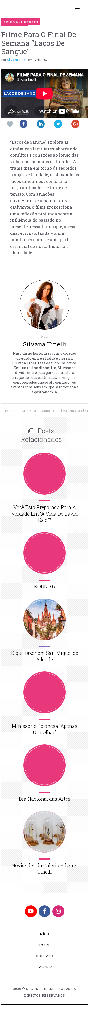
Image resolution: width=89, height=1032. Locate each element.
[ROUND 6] (44, 553)
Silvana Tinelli (17, 60)
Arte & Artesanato (36, 410)
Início (10, 410)
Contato (44, 956)
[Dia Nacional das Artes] (44, 765)
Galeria (44, 967)
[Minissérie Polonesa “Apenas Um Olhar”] (44, 692)
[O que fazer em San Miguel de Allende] (44, 619)
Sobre (44, 945)
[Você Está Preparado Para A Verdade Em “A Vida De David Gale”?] (44, 474)
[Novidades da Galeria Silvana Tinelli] (44, 832)
